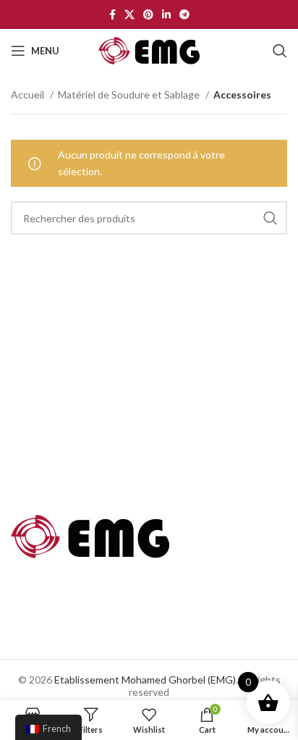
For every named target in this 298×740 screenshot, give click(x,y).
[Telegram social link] (184, 14)
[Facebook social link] (112, 14)
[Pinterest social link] (148, 14)
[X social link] (129, 14)
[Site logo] (149, 49)
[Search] (279, 50)
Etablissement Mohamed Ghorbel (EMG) (145, 679)
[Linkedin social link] (166, 14)
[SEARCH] (270, 218)
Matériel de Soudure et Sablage (130, 94)
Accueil (28, 94)
